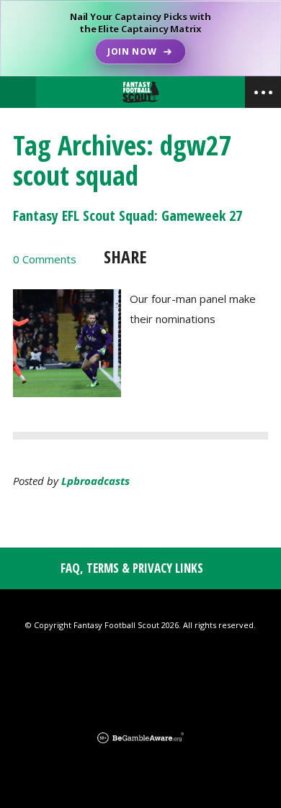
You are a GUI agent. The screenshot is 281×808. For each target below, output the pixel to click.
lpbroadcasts (95, 480)
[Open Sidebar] (263, 92)
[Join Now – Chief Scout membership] (140, 38)
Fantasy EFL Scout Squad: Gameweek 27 (127, 215)
